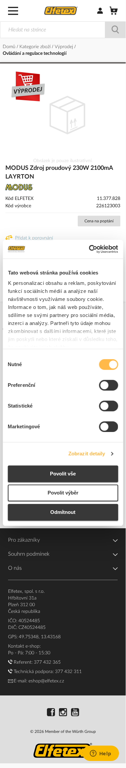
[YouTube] (75, 713)
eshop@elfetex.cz (46, 681)
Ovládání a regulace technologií (35, 53)
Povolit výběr (63, 493)
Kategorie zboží (35, 46)
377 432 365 (47, 662)
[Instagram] (63, 713)
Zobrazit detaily (86, 453)
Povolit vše (63, 473)
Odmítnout (62, 512)
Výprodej (64, 46)
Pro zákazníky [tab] (24, 540)
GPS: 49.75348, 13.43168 (34, 637)
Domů (10, 46)
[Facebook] (51, 713)
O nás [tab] (15, 568)
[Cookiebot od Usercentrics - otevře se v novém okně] (89, 249)
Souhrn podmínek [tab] (29, 554)
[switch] (108, 385)
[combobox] (63, 29)
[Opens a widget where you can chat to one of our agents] (100, 754)
